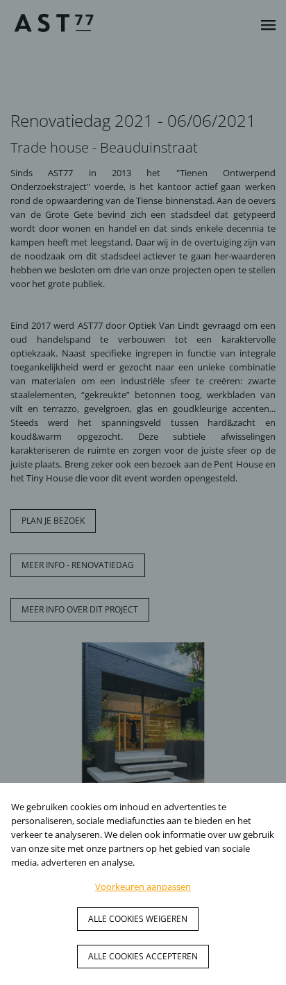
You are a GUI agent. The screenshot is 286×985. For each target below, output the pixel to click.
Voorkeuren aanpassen (143, 886)
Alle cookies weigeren (137, 919)
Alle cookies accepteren (143, 956)
